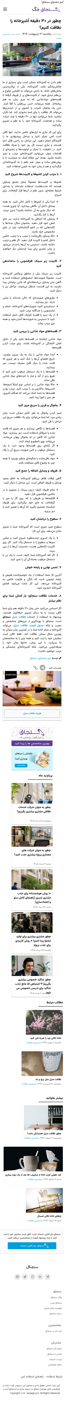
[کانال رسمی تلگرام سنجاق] (47, 1277)
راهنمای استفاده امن (32, 1377)
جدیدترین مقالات (34, 1043)
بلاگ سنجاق (56, 1297)
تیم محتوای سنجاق (40, 658)
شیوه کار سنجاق (54, 1349)
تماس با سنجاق (54, 1354)
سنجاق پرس (56, 1303)
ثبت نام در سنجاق (53, 1331)
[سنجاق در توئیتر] (25, 1277)
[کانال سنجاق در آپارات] (17, 1277)
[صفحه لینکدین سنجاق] (40, 1277)
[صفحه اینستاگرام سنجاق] (32, 1277)
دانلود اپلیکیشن (55, 1365)
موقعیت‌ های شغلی (53, 1308)
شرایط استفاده (54, 1377)
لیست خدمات (55, 1359)
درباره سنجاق (56, 1313)
